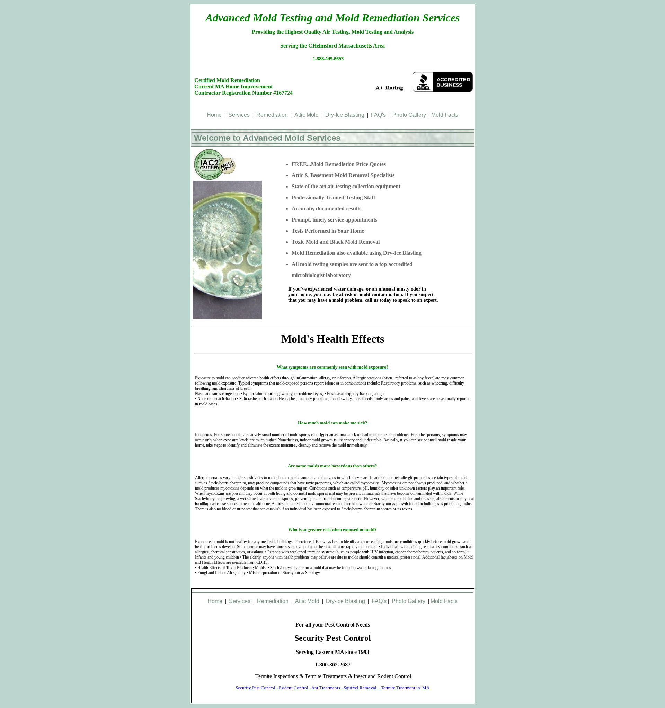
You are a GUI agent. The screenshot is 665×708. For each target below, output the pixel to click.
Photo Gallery (409, 115)
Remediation (272, 115)
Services (239, 115)
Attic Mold (306, 115)
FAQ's (378, 115)
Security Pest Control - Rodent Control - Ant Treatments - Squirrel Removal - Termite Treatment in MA (332, 687)
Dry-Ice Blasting (344, 115)
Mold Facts (444, 115)
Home (214, 115)
